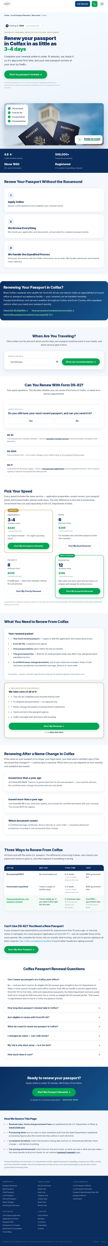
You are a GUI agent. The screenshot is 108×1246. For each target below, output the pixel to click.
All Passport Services (11, 1205)
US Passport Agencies (11, 1215)
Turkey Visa (42, 1199)
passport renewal (66, 1152)
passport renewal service (57, 439)
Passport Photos (79, 1196)
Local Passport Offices (82, 1186)
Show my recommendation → (81, 362)
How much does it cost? (20, 1054)
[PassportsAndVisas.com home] (7, 3)
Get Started (82, 4)
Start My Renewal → (54, 726)
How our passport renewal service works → (53, 310)
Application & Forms (10, 1219)
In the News (42, 1225)
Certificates (77, 1199)
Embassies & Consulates (12, 1229)
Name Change (8, 1202)
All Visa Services (44, 1186)
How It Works (43, 1215)
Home (6, 15)
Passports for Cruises (11, 1225)
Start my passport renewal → (25, 74)
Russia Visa (42, 1205)
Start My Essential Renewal (79, 591)
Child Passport (8, 1192)
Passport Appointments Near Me (86, 1192)
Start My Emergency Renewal (28, 546)
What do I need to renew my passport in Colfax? (33, 1026)
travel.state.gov (17, 1127)
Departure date (15, 356)
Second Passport (9, 1199)
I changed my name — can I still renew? (28, 1035)
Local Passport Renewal (20, 15)
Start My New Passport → (21, 949)
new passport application (53, 469)
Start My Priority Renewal (28, 591)
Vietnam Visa (43, 1196)
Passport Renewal (10, 1186)
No (77, 421)
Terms (103, 1242)
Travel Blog (7, 1232)
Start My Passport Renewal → (54, 1092)
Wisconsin (35, 15)
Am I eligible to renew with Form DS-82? (28, 1017)
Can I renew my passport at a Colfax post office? (33, 979)
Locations (41, 1222)
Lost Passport (8, 1196)
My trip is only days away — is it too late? (29, 1045)
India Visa (41, 1192)
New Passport (8, 1189)
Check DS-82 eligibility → (15, 310)
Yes (31, 421)
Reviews (41, 1219)
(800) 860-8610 (56, 732)
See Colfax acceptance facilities (35, 941)
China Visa (42, 1189)
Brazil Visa (42, 1202)
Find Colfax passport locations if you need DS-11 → (28, 315)
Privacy (96, 1242)
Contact (41, 1229)
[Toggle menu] (102, 4)
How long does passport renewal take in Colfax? (33, 1008)
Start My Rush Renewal (79, 546)
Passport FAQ (8, 1222)
